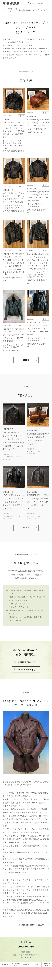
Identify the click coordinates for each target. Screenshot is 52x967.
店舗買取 (26, 964)
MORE (26, 360)
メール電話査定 (15, 964)
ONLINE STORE (37, 4)
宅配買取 (5, 964)
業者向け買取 (47, 964)
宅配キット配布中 (26, 669)
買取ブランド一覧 (13, 10)
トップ (4, 10)
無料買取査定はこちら (26, 662)
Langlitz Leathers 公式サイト (33, 924)
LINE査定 (36, 964)
